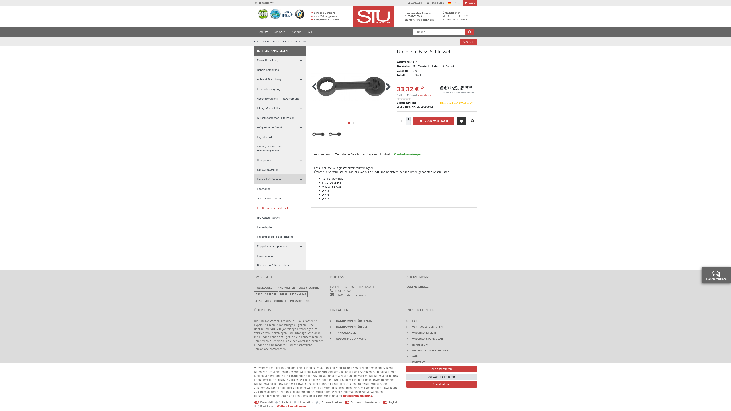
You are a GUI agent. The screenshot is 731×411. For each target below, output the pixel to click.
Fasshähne (264, 188)
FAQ (309, 32)
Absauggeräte (266, 294)
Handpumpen (265, 160)
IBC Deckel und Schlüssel (295, 41)
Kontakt (296, 32)
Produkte (262, 32)
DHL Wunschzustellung (365, 402)
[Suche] (469, 32)
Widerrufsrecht (424, 333)
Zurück (469, 42)
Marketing (306, 402)
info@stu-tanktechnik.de (421, 19)
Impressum (420, 344)
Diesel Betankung (267, 60)
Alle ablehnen (442, 384)
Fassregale (263, 287)
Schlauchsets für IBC (269, 198)
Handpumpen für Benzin (351, 321)
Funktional (267, 406)
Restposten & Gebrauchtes (273, 265)
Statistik (286, 402)
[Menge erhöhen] (408, 119)
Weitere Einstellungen (291, 406)
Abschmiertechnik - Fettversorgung (278, 98)
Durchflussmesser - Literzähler (275, 117)
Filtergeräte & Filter (268, 108)
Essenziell (266, 402)
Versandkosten (424, 95)
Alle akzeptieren (441, 369)
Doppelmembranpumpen (272, 246)
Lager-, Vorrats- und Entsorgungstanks (269, 148)
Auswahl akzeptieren (441, 376)
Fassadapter (264, 227)
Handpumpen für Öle (349, 327)
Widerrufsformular (427, 338)
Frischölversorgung (268, 89)
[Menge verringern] (408, 123)
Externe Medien (332, 402)
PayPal (393, 402)
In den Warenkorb (435, 121)
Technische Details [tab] (347, 154)
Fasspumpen (265, 255)
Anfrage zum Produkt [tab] (376, 154)
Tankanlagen (343, 333)
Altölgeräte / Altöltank (269, 127)
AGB (415, 356)
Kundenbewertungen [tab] (407, 154)
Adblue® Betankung (269, 79)
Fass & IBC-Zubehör (269, 41)
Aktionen (280, 32)
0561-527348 (415, 16)
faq (412, 321)
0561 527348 (343, 291)
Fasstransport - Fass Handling (275, 236)
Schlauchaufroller (267, 169)
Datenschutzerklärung (430, 350)
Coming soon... (417, 286)
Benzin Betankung (268, 69)
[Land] (449, 3)
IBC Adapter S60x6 (268, 217)
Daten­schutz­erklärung (357, 395)
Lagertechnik (265, 137)
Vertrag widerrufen (424, 327)
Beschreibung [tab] (322, 154)
